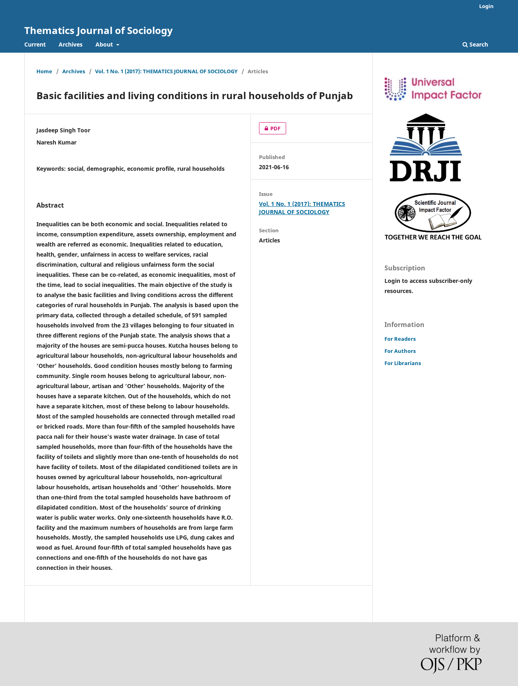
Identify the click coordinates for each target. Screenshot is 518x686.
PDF (269, 128)
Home (44, 71)
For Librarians (402, 363)
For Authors (400, 351)
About (105, 44)
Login (486, 6)
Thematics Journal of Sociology (98, 30)
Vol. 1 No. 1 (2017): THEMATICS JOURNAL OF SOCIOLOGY (166, 71)
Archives (71, 44)
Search (478, 44)
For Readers (400, 338)
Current (35, 44)
